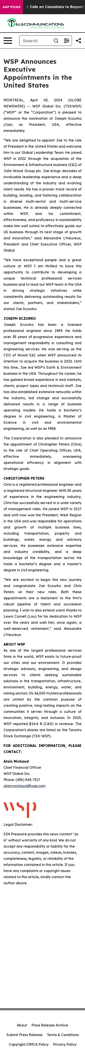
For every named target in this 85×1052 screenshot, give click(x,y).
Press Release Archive (49, 1025)
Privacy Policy (64, 1044)
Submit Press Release (24, 1035)
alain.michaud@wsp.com (24, 786)
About (22, 1025)
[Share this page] (78, 40)
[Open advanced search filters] (66, 41)
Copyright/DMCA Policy (29, 1044)
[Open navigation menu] (7, 40)
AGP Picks (11, 7)
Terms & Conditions (63, 1035)
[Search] (56, 41)
